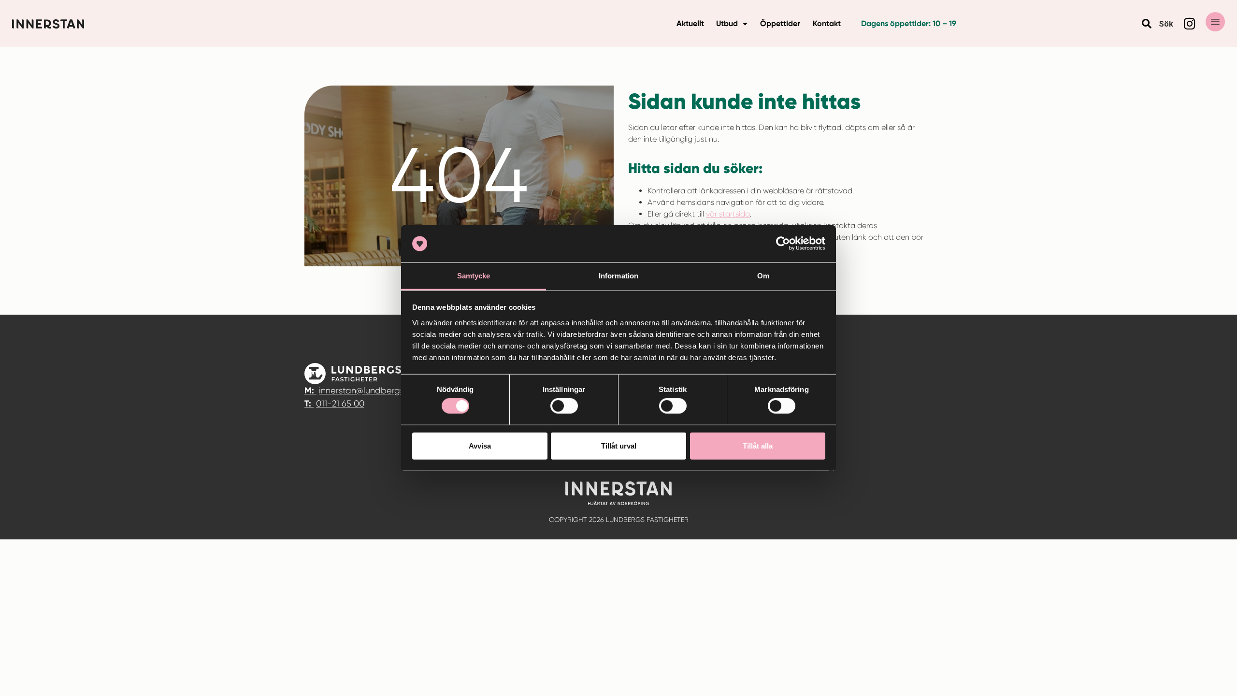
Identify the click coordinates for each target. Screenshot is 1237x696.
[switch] (564, 406)
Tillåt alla (758, 445)
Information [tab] (618, 276)
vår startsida (728, 213)
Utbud (727, 23)
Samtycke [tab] (473, 276)
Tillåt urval (618, 445)
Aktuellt (690, 23)
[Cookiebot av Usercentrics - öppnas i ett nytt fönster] (783, 243)
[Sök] (1146, 24)
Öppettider (780, 23)
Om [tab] (763, 276)
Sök (1166, 24)
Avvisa (480, 445)
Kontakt (827, 23)
